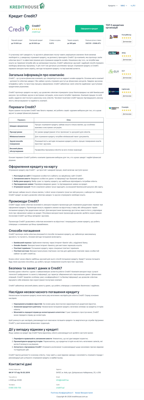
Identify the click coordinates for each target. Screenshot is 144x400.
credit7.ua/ (36, 32)
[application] (116, 5)
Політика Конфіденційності (62, 393)
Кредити (111, 6)
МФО (123, 6)
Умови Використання (84, 393)
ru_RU (133, 6)
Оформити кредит (89, 29)
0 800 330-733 (15, 388)
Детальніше (127, 41)
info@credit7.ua (62, 380)
